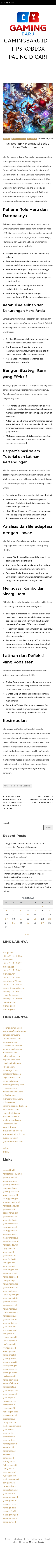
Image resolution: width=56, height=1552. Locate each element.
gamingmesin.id (10, 1496)
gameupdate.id (10, 1323)
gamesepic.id (9, 1397)
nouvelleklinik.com (11, 1113)
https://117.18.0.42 (12, 970)
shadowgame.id (10, 1269)
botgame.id (8, 1457)
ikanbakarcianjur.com (13, 1091)
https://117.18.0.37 (12, 991)
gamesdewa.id (10, 1216)
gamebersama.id (11, 1241)
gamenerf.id (8, 1433)
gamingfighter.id (11, 1383)
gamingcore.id (9, 1504)
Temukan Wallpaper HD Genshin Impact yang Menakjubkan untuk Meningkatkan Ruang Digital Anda (27, 887)
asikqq (6, 1148)
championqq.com (11, 995)
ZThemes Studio (36, 1542)
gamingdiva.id (9, 1511)
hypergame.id (9, 1475)
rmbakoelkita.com (11, 1056)
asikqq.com (8, 952)
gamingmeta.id (10, 1372)
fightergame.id (10, 1465)
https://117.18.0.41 (12, 977)
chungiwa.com (10, 1088)
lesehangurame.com (12, 1027)
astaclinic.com (9, 1127)
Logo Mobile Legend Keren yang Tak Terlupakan (41, 799)
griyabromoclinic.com (13, 1141)
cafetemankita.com (12, 1073)
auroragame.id (9, 1330)
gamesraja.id (9, 1209)
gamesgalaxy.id (10, 1291)
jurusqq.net (8, 966)
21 (35, 918)
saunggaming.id (10, 1198)
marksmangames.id (12, 1425)
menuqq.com (9, 1009)
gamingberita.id (10, 1276)
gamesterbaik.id (10, 1223)
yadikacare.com (10, 1123)
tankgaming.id (9, 1486)
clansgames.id (9, 1401)
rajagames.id (9, 1248)
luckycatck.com (10, 1052)
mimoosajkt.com (10, 1081)
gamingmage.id (10, 1369)
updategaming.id (11, 1294)
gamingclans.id (10, 1362)
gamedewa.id (9, 1255)
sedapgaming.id (10, 1212)
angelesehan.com (11, 1059)
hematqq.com (9, 1002)
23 (49, 918)
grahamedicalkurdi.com (14, 1134)
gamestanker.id (10, 1489)
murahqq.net (9, 973)
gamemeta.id (9, 1440)
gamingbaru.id (7, 2)
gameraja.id (8, 1252)
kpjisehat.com (9, 1095)
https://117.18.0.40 (12, 998)
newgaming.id (9, 1280)
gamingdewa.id (10, 1181)
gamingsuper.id (10, 1518)
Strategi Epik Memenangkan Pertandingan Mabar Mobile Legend (12, 802)
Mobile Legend (18, 139)
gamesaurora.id (10, 1287)
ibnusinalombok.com (12, 1130)
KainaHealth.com (11, 1116)
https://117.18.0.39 (12, 963)
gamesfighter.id (10, 1390)
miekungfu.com (10, 1070)
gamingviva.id (9, 1521)
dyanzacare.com (10, 1137)
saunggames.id (10, 1230)
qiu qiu (6, 1151)
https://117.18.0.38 (12, 984)
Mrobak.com (9, 1066)
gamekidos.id (9, 1493)
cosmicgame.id (10, 1337)
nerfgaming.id (9, 1376)
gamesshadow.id (11, 1205)
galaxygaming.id (10, 1283)
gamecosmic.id (10, 1319)
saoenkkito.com (10, 1042)
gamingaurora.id (10, 1273)
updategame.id (10, 1340)
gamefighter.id (10, 1443)
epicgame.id (8, 1468)
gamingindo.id (9, 1507)
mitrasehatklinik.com (13, 1098)
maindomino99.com (12, 981)
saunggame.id (9, 1266)
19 (21, 918)
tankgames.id (9, 1422)
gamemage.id (9, 1450)
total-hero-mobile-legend (17, 786)
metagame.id (9, 1461)
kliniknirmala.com (11, 1109)
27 (28, 922)
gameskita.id (9, 1170)
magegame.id (9, 1472)
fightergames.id (10, 1411)
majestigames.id (10, 1237)
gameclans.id (9, 1436)
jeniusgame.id (9, 1351)
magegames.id (10, 1415)
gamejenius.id (9, 1259)
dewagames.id (10, 1227)
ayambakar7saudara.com (14, 1031)
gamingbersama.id (11, 1184)
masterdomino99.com (13, 988)
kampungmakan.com (12, 1049)
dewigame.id (9, 1262)
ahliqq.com (8, 959)
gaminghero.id (9, 1500)
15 (42, 914)
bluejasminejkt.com (12, 1063)
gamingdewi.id (10, 1177)
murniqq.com (9, 1005)
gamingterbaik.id (11, 1191)
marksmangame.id (11, 1479)
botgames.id (9, 1408)
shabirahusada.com (12, 1120)
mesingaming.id (10, 1514)
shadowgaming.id (11, 1202)
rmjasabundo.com (11, 1077)
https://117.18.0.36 (12, 956)
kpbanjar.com (9, 1102)
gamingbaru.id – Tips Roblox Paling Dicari (28, 48)
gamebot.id (8, 1447)
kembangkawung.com (13, 1084)
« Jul (27, 934)
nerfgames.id (9, 1404)
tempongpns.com (11, 1034)
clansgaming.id (10, 1365)
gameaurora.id (9, 1315)
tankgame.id (9, 1482)
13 (28, 914)
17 (6, 918)
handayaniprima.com (12, 1045)
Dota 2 (7, 139)
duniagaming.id (10, 1188)
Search (6, 823)
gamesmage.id (10, 1394)
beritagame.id (9, 1344)
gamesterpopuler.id (12, 1173)
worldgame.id (9, 1347)
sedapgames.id (10, 1234)
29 (42, 922)
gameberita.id (9, 1326)
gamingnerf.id (9, 1354)
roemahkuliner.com (12, 1038)
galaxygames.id (10, 1308)
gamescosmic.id (10, 1298)
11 (13, 914)
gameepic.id (8, 1454)
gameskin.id (8, 1429)
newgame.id (8, 1333)
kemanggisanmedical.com (15, 1105)
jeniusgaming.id (10, 1195)
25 (13, 922)
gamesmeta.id (9, 1386)
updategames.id (10, 1312)
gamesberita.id (10, 1301)
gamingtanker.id (10, 1379)
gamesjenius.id (10, 1220)
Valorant (32, 139)
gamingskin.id (9, 1358)
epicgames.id (9, 1418)
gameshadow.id (10, 1244)
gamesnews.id (10, 1305)
